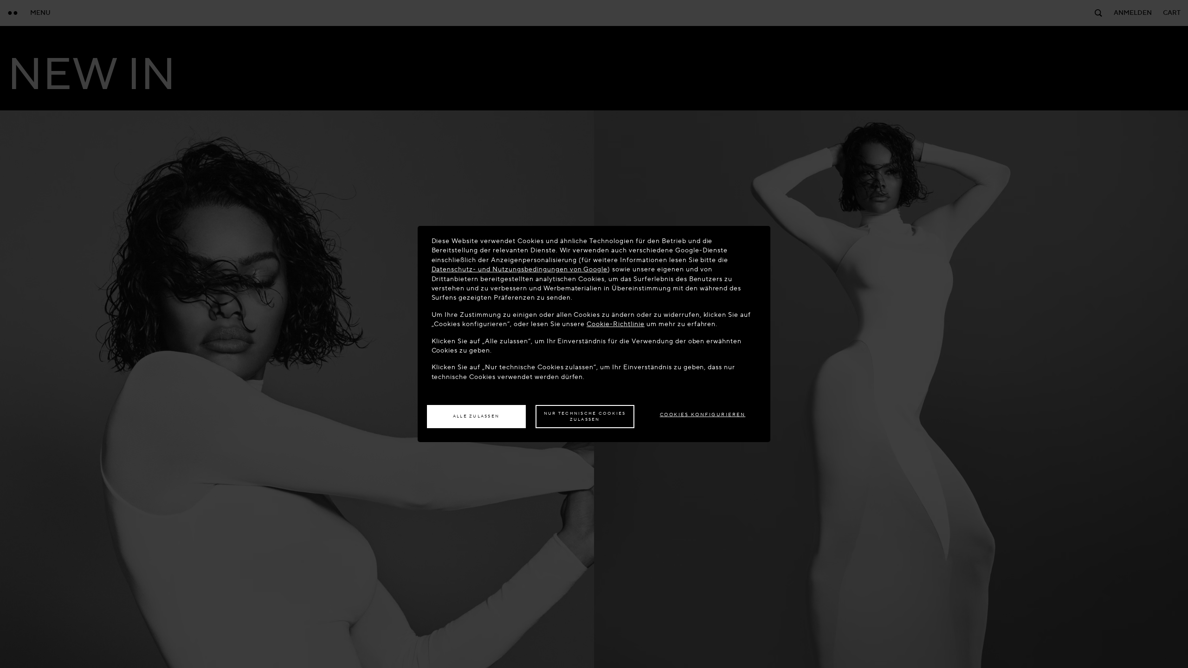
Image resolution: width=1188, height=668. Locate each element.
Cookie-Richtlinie (616, 324)
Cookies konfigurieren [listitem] (703, 414)
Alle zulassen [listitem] (476, 416)
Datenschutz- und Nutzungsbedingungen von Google (520, 269)
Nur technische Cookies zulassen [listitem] (585, 417)
